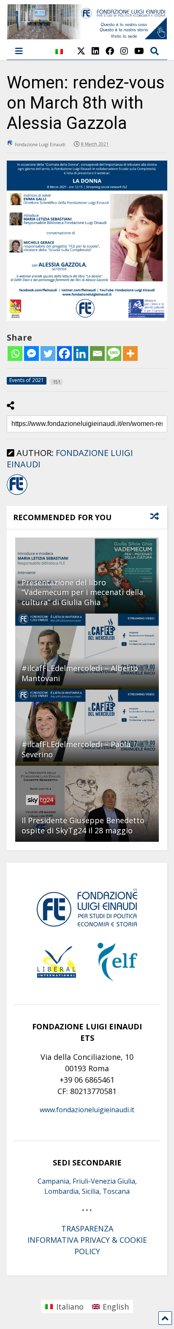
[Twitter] (48, 353)
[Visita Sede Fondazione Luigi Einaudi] (87, 35)
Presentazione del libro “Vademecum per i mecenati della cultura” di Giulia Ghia (82, 592)
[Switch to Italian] (59, 56)
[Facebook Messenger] (31, 353)
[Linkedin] (80, 353)
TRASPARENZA (87, 1228)
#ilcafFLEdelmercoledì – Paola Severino (76, 749)
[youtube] (139, 51)
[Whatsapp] (15, 353)
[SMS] (113, 353)
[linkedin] (95, 51)
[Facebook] (64, 353)
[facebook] (110, 51)
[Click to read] (86, 652)
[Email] (97, 353)
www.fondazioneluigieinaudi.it (87, 1109)
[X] (81, 51)
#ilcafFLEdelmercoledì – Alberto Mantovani (80, 673)
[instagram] (124, 51)
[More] (130, 353)
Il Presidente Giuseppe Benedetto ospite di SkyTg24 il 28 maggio (83, 825)
